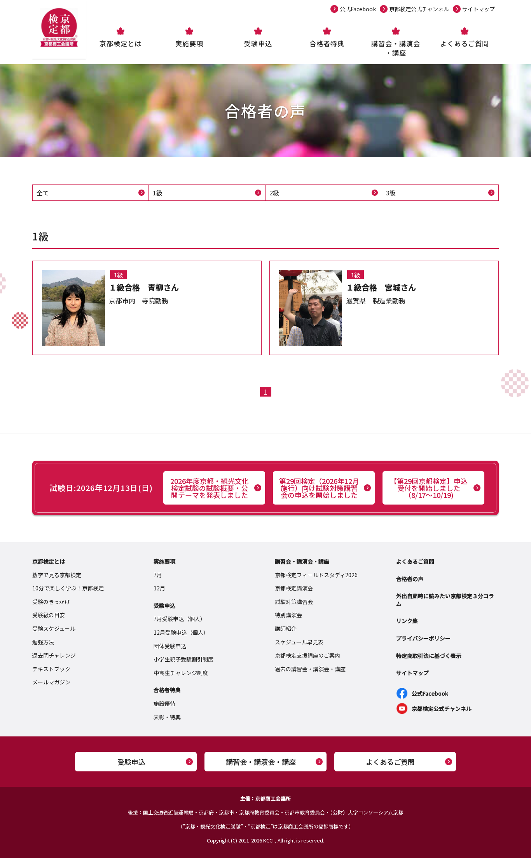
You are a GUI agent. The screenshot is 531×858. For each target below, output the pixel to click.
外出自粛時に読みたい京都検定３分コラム (445, 599)
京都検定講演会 (294, 588)
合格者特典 (326, 43)
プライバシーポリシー (423, 638)
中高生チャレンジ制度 (181, 673)
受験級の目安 (48, 615)
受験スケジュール (53, 628)
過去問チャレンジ (54, 655)
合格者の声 (409, 579)
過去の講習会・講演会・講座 (310, 669)
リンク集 (407, 621)
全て (43, 192)
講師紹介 (286, 628)
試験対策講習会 (294, 602)
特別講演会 (288, 615)
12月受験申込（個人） (181, 632)
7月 (158, 575)
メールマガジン (51, 682)
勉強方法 (43, 642)
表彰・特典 (167, 717)
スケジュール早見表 (299, 642)
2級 (274, 192)
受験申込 (258, 43)
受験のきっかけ (51, 602)
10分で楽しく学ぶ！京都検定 (68, 588)
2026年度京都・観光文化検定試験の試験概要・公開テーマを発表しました (209, 488)
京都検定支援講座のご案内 (307, 655)
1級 (157, 192)
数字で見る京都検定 (56, 575)
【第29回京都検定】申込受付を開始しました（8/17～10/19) (429, 488)
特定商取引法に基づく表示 (428, 656)
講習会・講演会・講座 (395, 47)
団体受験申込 (170, 646)
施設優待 (164, 703)
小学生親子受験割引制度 (183, 659)
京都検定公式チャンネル (419, 9)
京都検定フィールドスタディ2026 (316, 575)
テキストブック (51, 669)
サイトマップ (478, 9)
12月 (159, 588)
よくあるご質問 (464, 43)
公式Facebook (358, 9)
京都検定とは (120, 43)
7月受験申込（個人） (180, 619)
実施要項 (189, 43)
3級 (391, 192)
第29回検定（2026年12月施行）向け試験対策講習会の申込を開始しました (319, 488)
